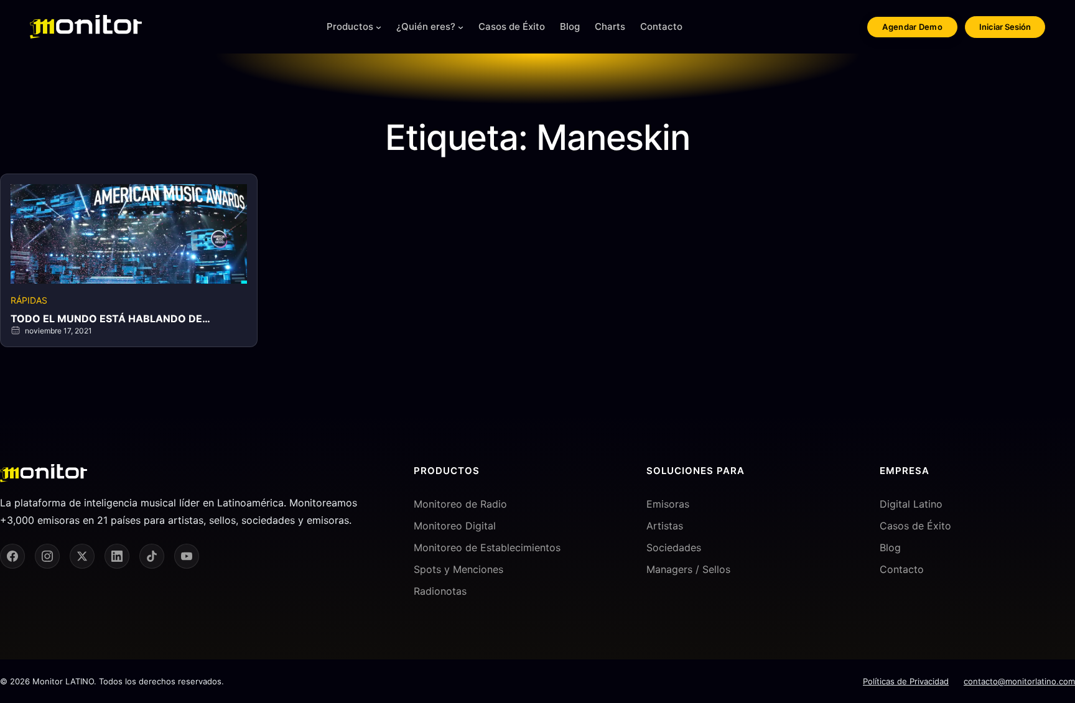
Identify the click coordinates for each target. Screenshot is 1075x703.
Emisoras (667, 504)
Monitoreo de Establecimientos (487, 547)
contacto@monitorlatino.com (1019, 681)
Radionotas (440, 591)
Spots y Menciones (458, 569)
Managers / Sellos (688, 569)
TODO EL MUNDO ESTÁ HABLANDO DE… (110, 318)
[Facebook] (12, 556)
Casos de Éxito (915, 525)
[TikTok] (151, 556)
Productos (350, 26)
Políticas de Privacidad (906, 681)
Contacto (902, 569)
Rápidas (29, 300)
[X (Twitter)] (82, 556)
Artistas (664, 525)
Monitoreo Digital (455, 525)
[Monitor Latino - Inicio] (86, 27)
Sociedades (673, 547)
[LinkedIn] (117, 556)
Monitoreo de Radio (460, 504)
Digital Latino (911, 504)
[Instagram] (47, 556)
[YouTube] (186, 556)
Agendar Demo (912, 27)
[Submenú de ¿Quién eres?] (460, 27)
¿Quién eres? (425, 26)
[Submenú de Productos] (378, 27)
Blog (890, 547)
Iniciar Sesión (1005, 27)
